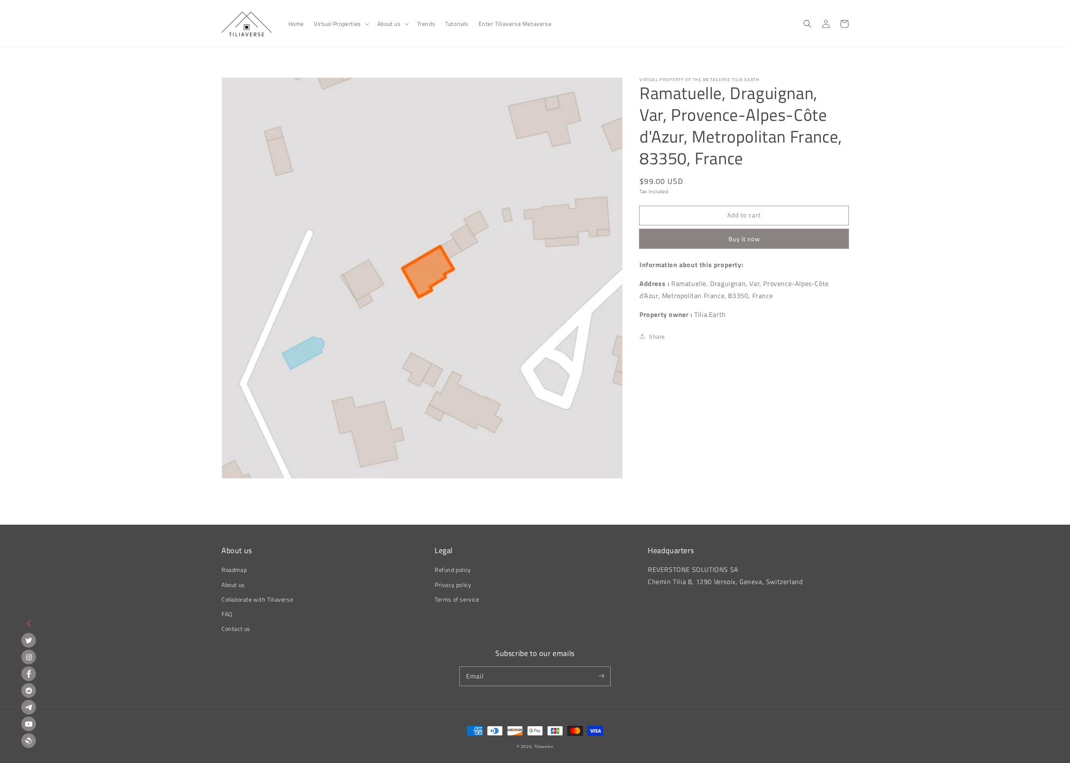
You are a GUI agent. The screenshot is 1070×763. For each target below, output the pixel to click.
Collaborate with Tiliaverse (257, 599)
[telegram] (28, 707)
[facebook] (28, 673)
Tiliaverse (543, 746)
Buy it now (744, 239)
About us (233, 584)
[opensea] (28, 740)
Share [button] (657, 336)
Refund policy (453, 569)
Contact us (236, 628)
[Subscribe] (601, 676)
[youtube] (28, 724)
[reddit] (28, 690)
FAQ (227, 614)
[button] (340, 24)
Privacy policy (453, 584)
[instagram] (28, 657)
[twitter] (28, 640)
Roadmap (234, 569)
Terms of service (457, 599)
